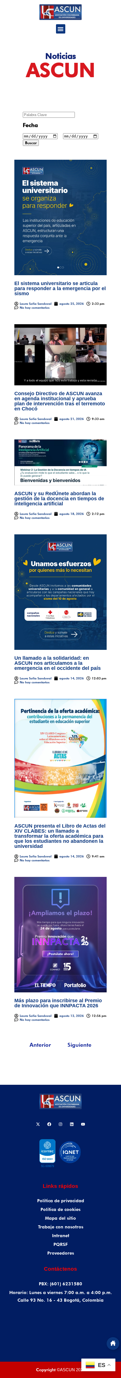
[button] (60, 29)
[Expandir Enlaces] (113, 1343)
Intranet (60, 1235)
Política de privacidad (60, 1200)
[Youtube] (83, 1124)
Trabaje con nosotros (60, 1227)
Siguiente (79, 1045)
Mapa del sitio (60, 1218)
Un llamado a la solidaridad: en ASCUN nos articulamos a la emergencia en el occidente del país (57, 663)
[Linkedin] (72, 1124)
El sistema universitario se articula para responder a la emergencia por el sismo (60, 288)
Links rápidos (60, 1186)
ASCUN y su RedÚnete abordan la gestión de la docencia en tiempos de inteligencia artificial (59, 498)
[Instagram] (60, 1124)
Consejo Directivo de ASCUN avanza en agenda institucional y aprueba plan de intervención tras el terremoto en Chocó (59, 401)
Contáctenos (60, 1269)
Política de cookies (60, 1209)
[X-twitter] (38, 1124)
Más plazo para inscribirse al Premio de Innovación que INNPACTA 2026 (58, 1003)
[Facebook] (49, 1124)
